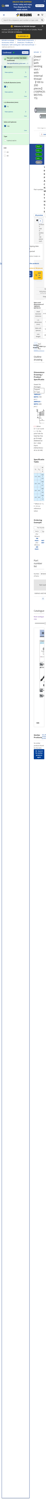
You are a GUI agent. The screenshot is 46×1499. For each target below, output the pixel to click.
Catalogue (42, 346)
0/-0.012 (9, 67)
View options (9, 72)
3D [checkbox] (8, 156)
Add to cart (39, 275)
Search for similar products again (39, 754)
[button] (39, 5)
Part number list (39, 346)
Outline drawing (35, 346)
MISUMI (36, 52)
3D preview (39, 215)
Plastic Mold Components (26, 40)
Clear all (25, 52)
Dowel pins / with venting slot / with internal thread (18, 45)
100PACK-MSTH (11, 141)
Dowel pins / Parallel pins (25, 42)
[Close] (42, 26)
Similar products (33, 263)
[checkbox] (15, 67)
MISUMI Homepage (8, 40)
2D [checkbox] (8, 152)
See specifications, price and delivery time (17, 63)
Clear (25, 76)
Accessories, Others (8, 42)
